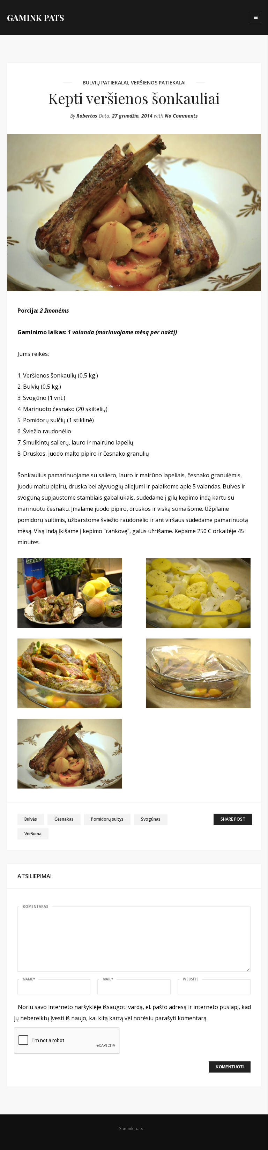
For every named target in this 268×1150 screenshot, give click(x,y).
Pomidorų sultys (107, 819)
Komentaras (35, 906)
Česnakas (64, 819)
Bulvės (30, 819)
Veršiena (33, 834)
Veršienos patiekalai (158, 82)
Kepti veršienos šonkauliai (134, 98)
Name (29, 979)
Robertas (86, 115)
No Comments (181, 115)
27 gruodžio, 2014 (132, 115)
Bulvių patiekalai (105, 82)
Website (191, 979)
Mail (108, 979)
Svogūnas (151, 819)
